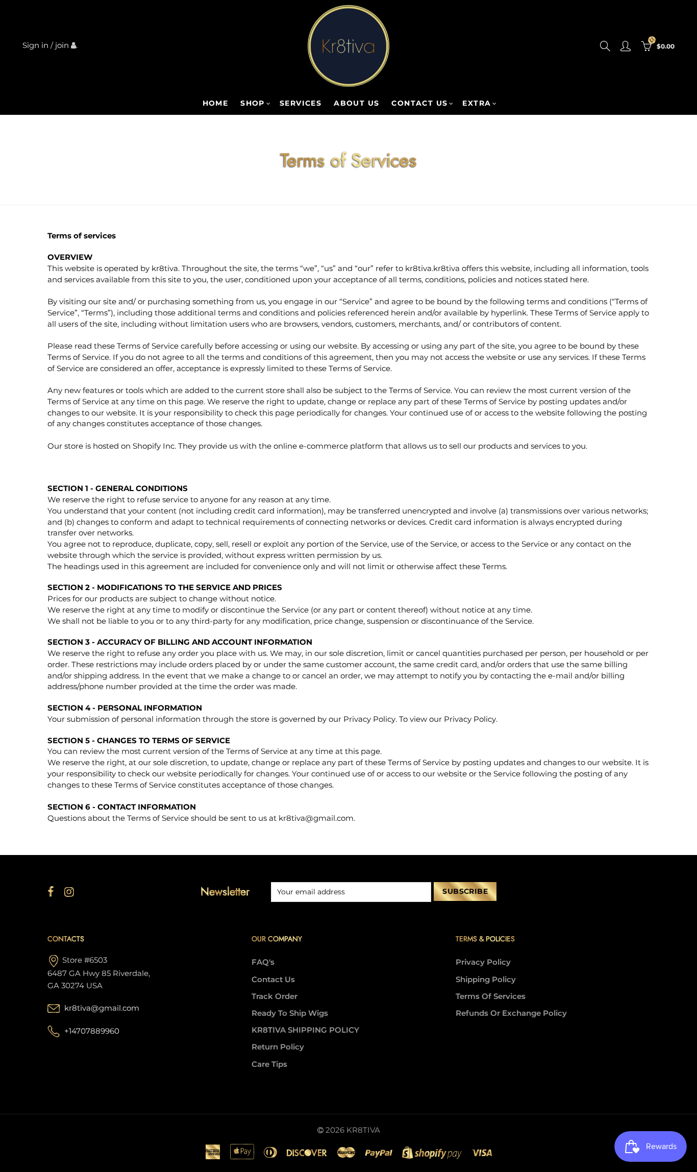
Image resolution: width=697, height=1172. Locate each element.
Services (300, 103)
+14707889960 (91, 1031)
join (62, 45)
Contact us (419, 103)
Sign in (35, 45)
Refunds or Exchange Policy (511, 1013)
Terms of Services (491, 996)
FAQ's (263, 962)
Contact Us (273, 979)
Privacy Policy (483, 962)
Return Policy (278, 1047)
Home (216, 103)
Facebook (50, 891)
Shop (252, 103)
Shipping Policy (486, 979)
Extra (476, 103)
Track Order (274, 996)
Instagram (69, 891)
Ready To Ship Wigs (290, 1013)
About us (356, 103)
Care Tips (269, 1064)
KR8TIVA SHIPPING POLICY (305, 1030)
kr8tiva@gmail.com (101, 1008)
